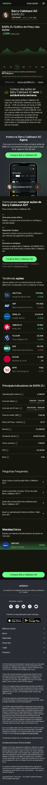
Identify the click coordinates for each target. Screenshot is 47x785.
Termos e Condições (20, 733)
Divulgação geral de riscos (10, 742)
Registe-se (5, 72)
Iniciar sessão (32, 3)
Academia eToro (21, 266)
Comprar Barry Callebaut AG (23, 155)
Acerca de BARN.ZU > (26, 82)
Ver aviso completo (32, 733)
